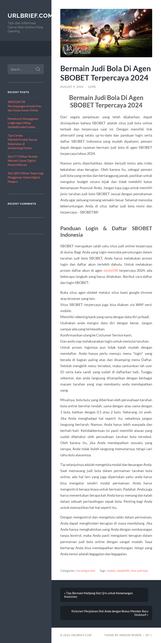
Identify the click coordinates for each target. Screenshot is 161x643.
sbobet (111, 570)
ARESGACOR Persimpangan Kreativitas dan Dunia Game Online (24, 106)
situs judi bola (139, 570)
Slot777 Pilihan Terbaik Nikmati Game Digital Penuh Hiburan (23, 161)
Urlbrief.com (30, 15)
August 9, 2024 (71, 86)
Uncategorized (85, 570)
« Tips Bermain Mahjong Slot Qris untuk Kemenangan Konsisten (98, 594)
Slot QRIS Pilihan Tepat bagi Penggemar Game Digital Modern (26, 177)
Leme (92, 86)
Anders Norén (130, 635)
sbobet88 (110, 270)
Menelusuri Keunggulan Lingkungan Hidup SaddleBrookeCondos (23, 123)
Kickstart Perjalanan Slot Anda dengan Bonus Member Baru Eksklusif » (109, 612)
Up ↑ (148, 635)
